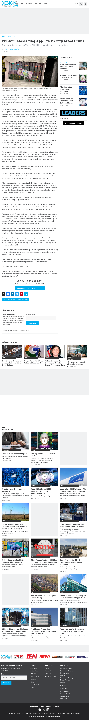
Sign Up (6, 683)
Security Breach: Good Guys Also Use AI (68, 77)
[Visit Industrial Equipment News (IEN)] (31, 657)
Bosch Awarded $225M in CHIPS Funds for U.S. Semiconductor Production (72, 562)
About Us (12, 713)
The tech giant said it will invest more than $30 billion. (73, 637)
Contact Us (20, 713)
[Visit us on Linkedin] (47, 709)
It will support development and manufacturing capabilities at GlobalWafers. (73, 601)
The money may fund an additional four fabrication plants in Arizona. (43, 565)
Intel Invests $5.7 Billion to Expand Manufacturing (43, 597)
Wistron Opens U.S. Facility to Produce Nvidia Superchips (13, 561)
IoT (14, 36)
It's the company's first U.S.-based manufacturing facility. (12, 565)
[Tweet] (17, 294)
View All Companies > (73, 123)
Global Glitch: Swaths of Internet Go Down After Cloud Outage (12, 363)
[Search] (81, 4)
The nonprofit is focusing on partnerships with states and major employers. (44, 637)
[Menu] (85, 4)
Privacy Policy (37, 713)
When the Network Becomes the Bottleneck (66, 89)
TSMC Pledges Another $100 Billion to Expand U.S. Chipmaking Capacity (44, 561)
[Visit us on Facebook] (40, 709)
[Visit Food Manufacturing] (19, 657)
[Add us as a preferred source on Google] (26, 294)
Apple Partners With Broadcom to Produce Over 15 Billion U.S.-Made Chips (72, 631)
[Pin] (21, 294)
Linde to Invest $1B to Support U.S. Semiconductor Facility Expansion (73, 490)
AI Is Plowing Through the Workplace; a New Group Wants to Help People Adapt (43, 631)
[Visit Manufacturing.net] (69, 657)
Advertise (28, 713)
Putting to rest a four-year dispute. (41, 496)
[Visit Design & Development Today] (6, 657)
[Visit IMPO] (44, 657)
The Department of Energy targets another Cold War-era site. (15, 532)
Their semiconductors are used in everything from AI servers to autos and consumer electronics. (72, 531)
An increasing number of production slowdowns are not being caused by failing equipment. (15, 495)
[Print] (3, 294)
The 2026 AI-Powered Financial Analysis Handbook (68, 66)
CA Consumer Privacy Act (64, 713)
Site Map (77, 713)
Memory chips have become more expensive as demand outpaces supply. (14, 634)
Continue (32, 323)
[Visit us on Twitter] (44, 709)
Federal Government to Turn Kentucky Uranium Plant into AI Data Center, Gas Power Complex (15, 527)
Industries (6, 36)
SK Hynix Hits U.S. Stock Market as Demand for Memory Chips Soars (15, 630)
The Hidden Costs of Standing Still (15, 454)
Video (33, 450)
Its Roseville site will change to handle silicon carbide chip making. (72, 568)
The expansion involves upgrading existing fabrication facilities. (44, 601)
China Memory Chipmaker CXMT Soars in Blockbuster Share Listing (73, 525)
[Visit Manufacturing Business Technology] (82, 657)
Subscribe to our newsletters (29, 288)
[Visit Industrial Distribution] (57, 657)
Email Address (31, 314)
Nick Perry (17, 49)
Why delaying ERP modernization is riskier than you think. (15, 457)
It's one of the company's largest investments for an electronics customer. (73, 494)
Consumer (64, 625)
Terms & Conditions (49, 713)
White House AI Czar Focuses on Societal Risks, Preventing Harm (55, 363)
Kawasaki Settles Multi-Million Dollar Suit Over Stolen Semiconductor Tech (68, 101)
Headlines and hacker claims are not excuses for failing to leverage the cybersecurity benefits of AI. (42, 460)
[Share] (8, 294)
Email (2, 674)
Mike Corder (9, 49)
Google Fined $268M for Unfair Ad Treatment (33, 362)
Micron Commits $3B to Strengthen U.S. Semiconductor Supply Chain (73, 597)
